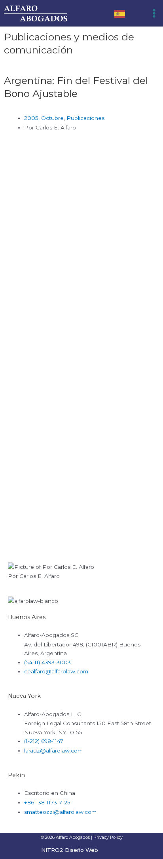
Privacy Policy (108, 837)
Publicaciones (85, 118)
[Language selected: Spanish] (123, 13)
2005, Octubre (44, 118)
